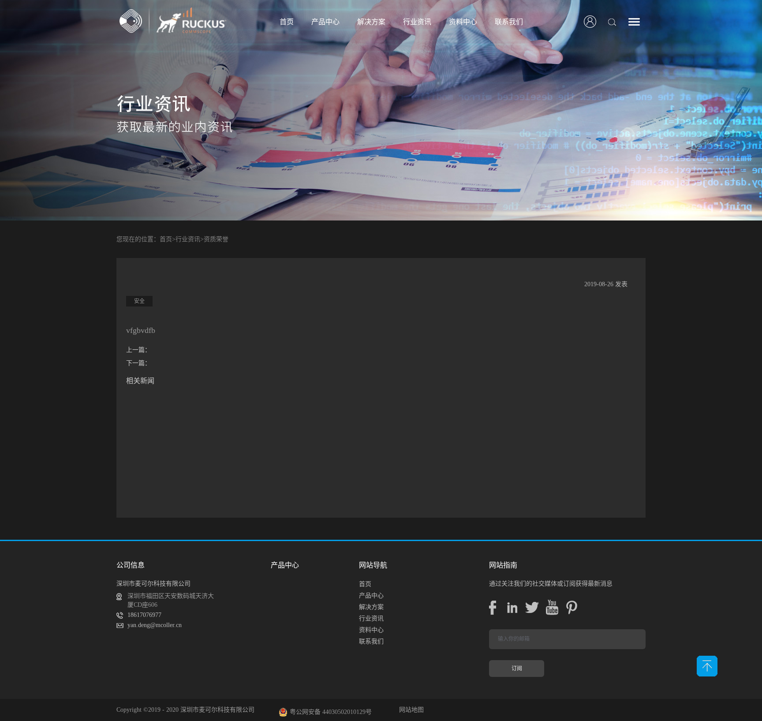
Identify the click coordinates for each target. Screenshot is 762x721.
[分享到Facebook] (492, 607)
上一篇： (138, 350)
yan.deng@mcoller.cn (154, 625)
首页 (287, 22)
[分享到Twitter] (532, 607)
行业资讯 (188, 239)
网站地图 (410, 709)
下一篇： (138, 363)
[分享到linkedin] (512, 607)
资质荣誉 (216, 239)
